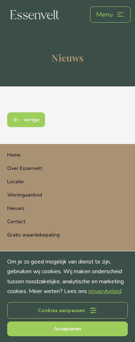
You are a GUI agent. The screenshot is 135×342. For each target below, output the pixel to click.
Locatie (15, 181)
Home (14, 155)
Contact (16, 221)
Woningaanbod (24, 195)
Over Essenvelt (24, 168)
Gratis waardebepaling (33, 234)
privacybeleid (105, 291)
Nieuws (15, 208)
